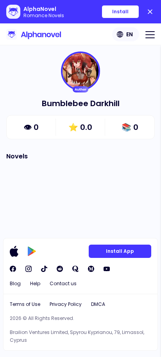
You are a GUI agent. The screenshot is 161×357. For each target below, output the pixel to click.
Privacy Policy (66, 304)
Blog (15, 283)
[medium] (91, 269)
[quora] (75, 269)
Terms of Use (25, 304)
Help (35, 283)
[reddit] (60, 269)
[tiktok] (44, 269)
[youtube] (107, 269)
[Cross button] (150, 11)
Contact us (63, 283)
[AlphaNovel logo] (33, 34)
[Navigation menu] (150, 34)
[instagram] (28, 269)
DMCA (98, 304)
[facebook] (13, 269)
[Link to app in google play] (32, 251)
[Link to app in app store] (14, 251)
